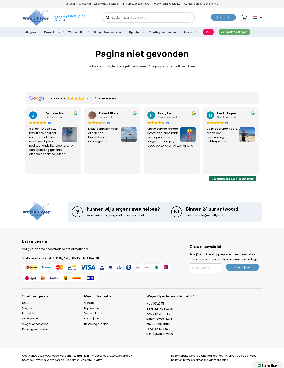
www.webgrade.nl (121, 356)
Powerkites (29, 313)
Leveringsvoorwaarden (49, 360)
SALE (25, 303)
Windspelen (30, 318)
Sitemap (27, 360)
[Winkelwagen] (244, 17)
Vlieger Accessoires (35, 324)
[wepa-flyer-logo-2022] (36, 17)
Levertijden (91, 318)
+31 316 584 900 (160, 329)
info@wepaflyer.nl (161, 334)
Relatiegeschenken (35, 329)
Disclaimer (72, 360)
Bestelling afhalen (96, 324)
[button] (258, 17)
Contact (90, 303)
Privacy (97, 360)
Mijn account (93, 308)
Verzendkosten (94, 313)
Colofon (86, 360)
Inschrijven (242, 267)
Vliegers (27, 308)
